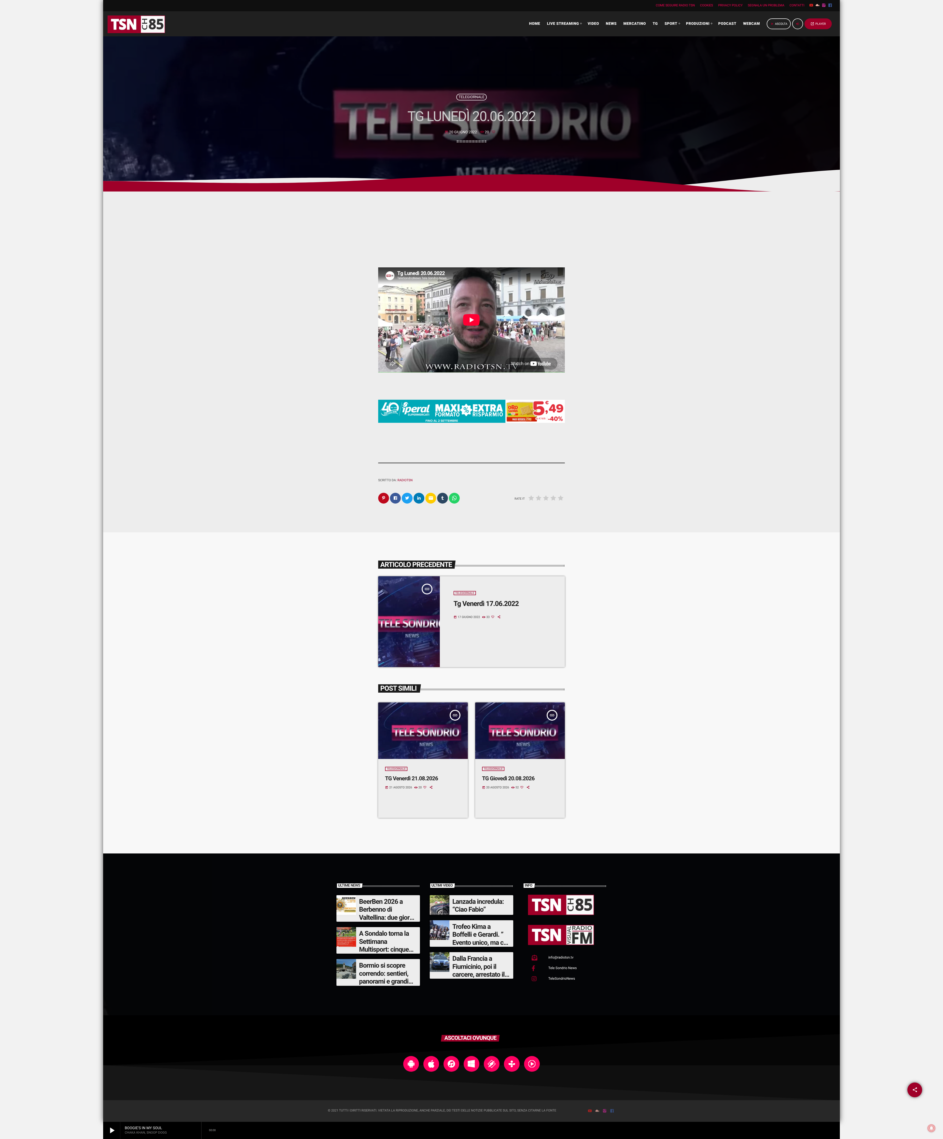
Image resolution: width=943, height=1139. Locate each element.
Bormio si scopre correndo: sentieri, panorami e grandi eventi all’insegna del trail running (387, 981)
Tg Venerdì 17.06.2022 (486, 604)
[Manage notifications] (931, 1128)
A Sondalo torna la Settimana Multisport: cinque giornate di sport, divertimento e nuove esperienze (387, 953)
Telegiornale (471, 97)
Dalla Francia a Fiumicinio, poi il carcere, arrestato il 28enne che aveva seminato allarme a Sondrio (478, 978)
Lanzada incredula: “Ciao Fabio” (478, 905)
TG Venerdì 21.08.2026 (411, 778)
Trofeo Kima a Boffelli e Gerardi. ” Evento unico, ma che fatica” (481, 938)
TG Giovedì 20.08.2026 (508, 778)
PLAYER (818, 24)
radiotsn (405, 480)
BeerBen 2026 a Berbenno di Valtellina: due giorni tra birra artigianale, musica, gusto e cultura (387, 921)
